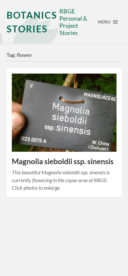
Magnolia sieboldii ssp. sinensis (63, 161)
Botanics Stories (32, 21)
